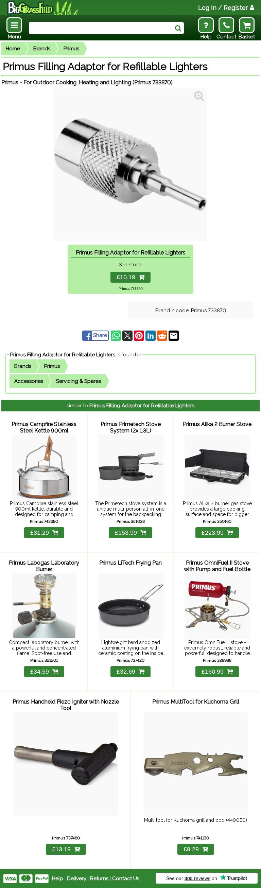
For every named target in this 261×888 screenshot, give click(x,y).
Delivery (76, 878)
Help (57, 878)
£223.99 (213, 532)
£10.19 (128, 277)
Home (13, 49)
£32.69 (126, 671)
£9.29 (191, 849)
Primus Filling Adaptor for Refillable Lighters (62, 355)
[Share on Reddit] (163, 335)
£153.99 (126, 532)
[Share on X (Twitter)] (128, 335)
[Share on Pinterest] (139, 335)
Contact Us (125, 878)
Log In (223, 7)
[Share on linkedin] (151, 335)
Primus (71, 49)
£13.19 (61, 849)
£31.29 (39, 532)
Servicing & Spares (78, 381)
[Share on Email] (174, 335)
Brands (41, 49)
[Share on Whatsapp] (116, 335)
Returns (99, 878)
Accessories (28, 381)
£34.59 (39, 671)
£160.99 (213, 671)
